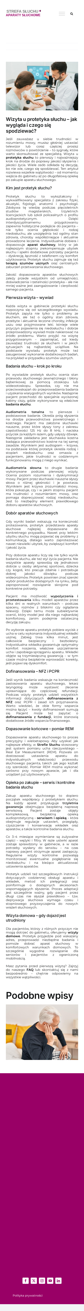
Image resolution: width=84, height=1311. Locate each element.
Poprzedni (55, 46)
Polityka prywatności (28, 1295)
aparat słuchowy (41, 245)
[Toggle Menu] (62, 13)
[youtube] (50, 1281)
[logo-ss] (23, 11)
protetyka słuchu (20, 157)
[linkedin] (58, 1281)
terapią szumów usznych (27, 263)
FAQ (30, 970)
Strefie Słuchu (48, 745)
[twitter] (34, 1281)
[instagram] (42, 1281)
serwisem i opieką (51, 818)
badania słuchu (18, 404)
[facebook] (25, 1281)
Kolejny (70, 46)
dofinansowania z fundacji (28, 717)
